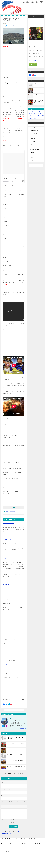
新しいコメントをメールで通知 (8, 819)
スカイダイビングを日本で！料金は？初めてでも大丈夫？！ (20, 773)
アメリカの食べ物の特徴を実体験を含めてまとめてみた (16, 767)
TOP (6, 838)
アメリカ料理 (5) (33, 127)
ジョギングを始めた (33, 118)
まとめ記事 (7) (32, 125)
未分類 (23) (32, 152)
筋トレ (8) (31, 157)
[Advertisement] (13, 67)
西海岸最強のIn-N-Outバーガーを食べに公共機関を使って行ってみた (38, 90)
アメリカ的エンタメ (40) (34, 133)
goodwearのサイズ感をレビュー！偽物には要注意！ (16, 743)
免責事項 (35, 83)
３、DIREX (5, 558)
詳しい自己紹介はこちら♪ (34, 60)
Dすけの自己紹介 (8, 843)
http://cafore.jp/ (6, 664)
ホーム (2, 843)
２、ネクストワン (7, 539)
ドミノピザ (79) (33, 141)
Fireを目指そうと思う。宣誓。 (35, 111)
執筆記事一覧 (23, 728)
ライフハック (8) (33, 144)
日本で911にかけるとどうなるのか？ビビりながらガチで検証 (38, 101)
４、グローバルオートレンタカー (10, 584)
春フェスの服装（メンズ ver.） (7, 773)
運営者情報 (24, 843)
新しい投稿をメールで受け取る (8, 822)
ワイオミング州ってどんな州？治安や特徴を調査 (15, 760)
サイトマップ (36, 94)
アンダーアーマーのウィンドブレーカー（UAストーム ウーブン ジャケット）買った (16, 738)
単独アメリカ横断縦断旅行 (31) (35, 149)
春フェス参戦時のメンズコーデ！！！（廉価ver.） (15, 754)
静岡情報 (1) (32, 160)
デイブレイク (5, 181)
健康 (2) (31, 146)
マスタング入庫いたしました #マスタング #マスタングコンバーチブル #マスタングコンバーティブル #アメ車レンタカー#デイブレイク (13, 177)
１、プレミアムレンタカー (8, 523)
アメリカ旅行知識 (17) (34, 130)
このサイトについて (17, 843)
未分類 (4, 23)
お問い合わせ (37, 843)
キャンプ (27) (32, 138)
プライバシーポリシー (5, 846)
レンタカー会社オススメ (10, 511)
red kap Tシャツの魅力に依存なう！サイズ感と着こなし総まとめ (16, 749)
